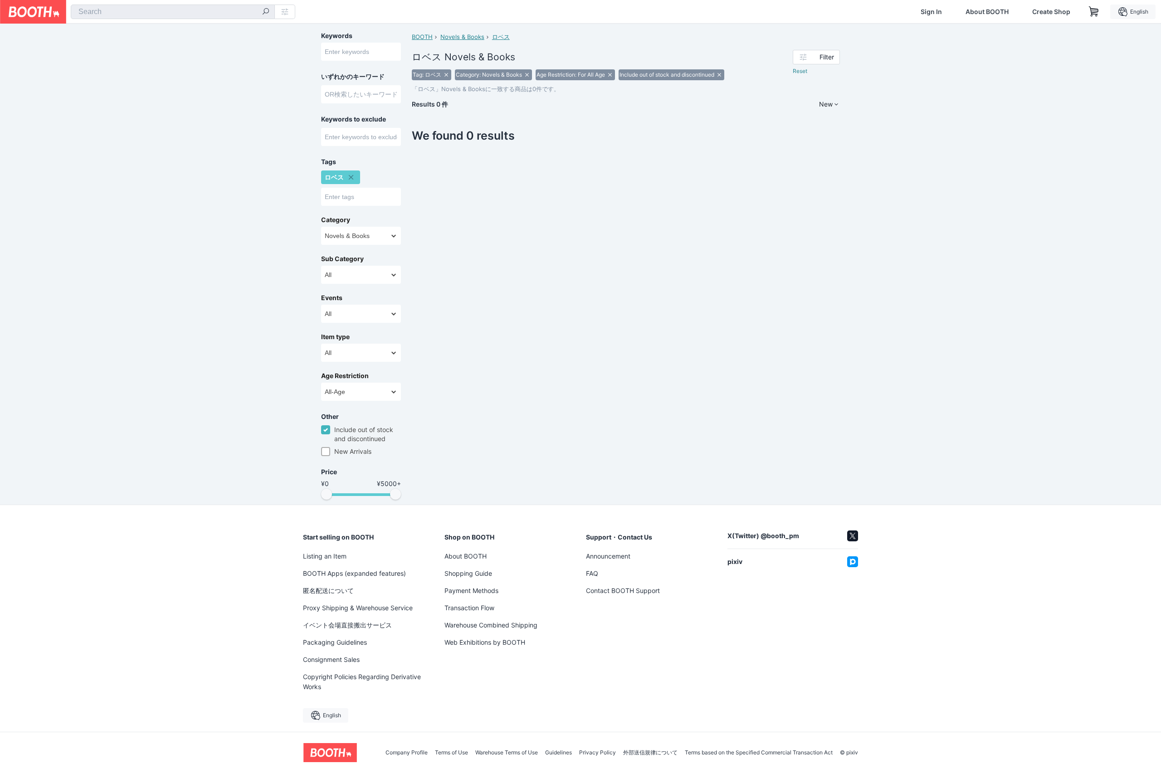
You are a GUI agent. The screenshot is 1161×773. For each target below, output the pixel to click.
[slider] (326, 494)
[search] (265, 12)
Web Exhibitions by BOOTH (484, 642)
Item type (335, 337)
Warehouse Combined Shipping (490, 625)
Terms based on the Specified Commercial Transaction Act (759, 752)
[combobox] (173, 12)
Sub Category (342, 259)
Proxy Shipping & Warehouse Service (358, 608)
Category (335, 220)
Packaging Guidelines (335, 642)
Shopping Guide (468, 573)
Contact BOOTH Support (623, 590)
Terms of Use (451, 752)
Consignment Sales (331, 659)
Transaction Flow (469, 608)
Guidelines (558, 752)
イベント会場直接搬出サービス (347, 625)
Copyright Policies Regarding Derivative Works (362, 681)
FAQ (592, 573)
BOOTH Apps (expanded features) (354, 573)
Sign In (931, 12)
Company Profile (406, 752)
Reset (800, 71)
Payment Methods (471, 590)
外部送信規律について (650, 752)
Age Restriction (345, 376)
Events (331, 298)
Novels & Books (462, 36)
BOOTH (422, 36)
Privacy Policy (597, 752)
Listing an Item (324, 556)
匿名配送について (328, 590)
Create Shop (1051, 12)
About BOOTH (987, 12)
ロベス (501, 36)
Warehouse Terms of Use (506, 752)
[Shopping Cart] (1094, 12)
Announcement (608, 556)
